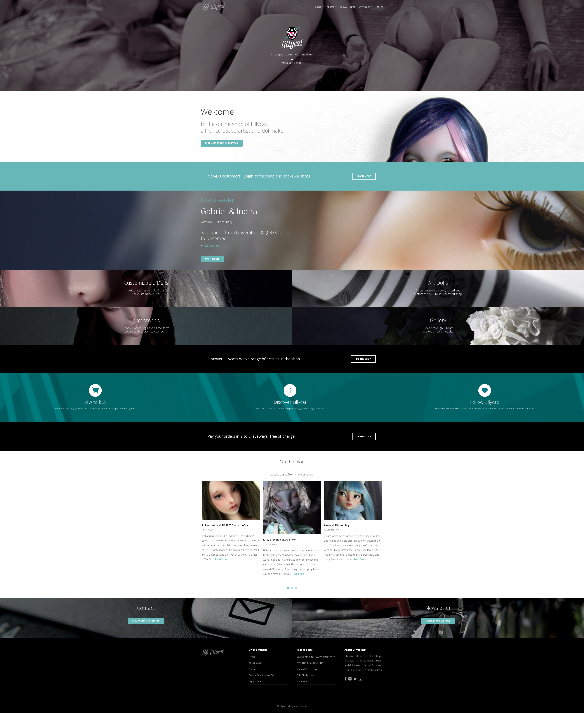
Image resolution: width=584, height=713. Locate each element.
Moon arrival (303, 681)
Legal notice (255, 681)
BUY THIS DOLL (212, 259)
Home (252, 656)
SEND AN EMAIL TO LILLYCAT (145, 621)
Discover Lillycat (290, 402)
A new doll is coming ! (337, 525)
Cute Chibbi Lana (305, 675)
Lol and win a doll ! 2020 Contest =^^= (225, 525)
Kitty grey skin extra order (279, 539)
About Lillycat (255, 662)
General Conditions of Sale (262, 675)
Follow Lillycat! (484, 402)
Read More (221, 559)
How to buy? (95, 402)
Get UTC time (212, 245)
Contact (253, 669)
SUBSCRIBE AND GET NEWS (437, 621)
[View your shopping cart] (378, 7)
